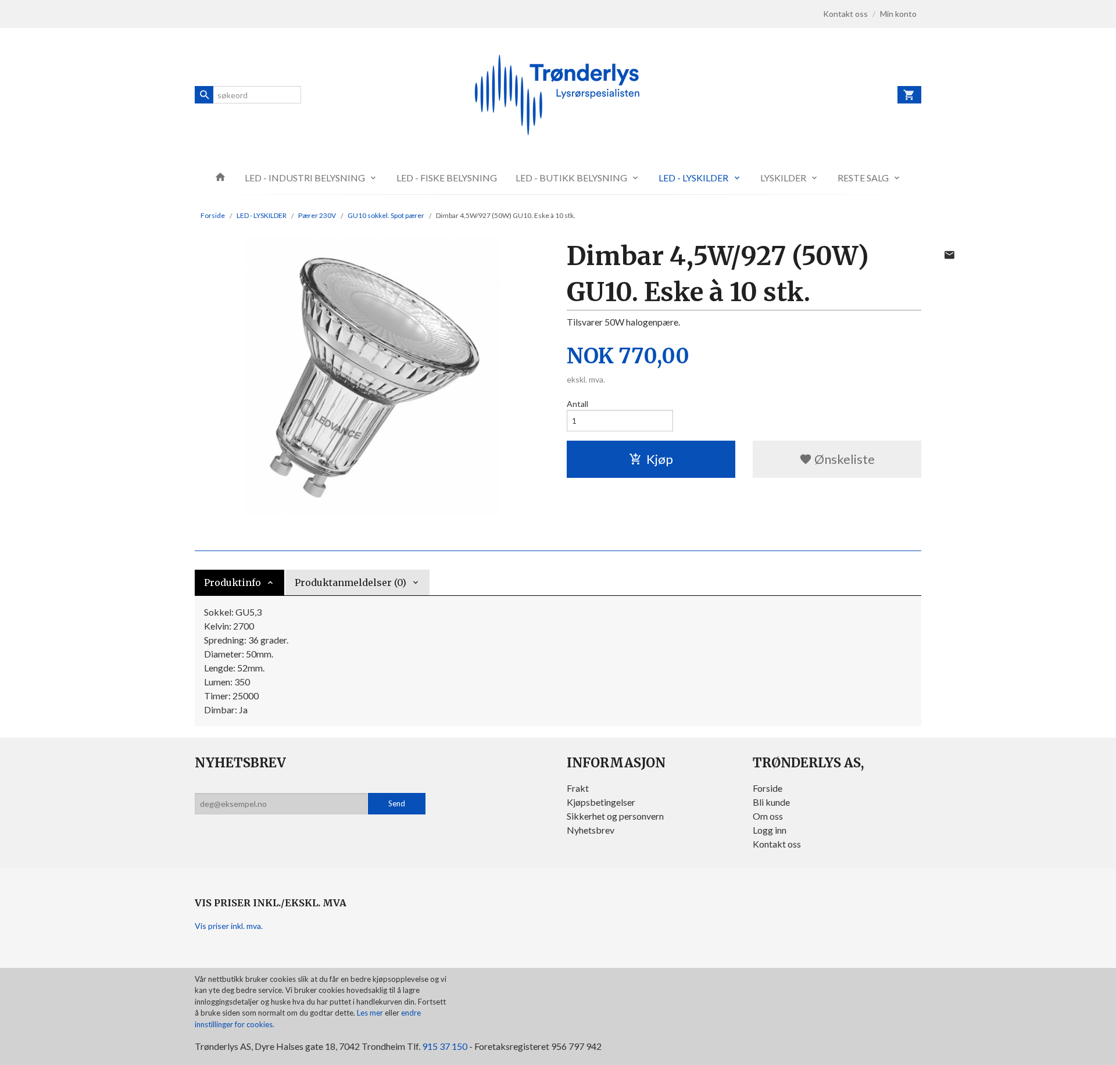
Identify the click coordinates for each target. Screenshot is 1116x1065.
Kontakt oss (777, 843)
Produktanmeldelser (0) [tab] (350, 582)
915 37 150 (444, 1046)
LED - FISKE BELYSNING (446, 177)
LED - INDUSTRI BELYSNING (305, 177)
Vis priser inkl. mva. (229, 926)
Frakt (578, 788)
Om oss (768, 815)
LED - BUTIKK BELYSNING (571, 177)
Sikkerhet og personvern (615, 815)
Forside (213, 215)
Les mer (371, 1012)
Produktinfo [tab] (232, 582)
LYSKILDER (783, 177)
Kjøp (659, 459)
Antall (577, 404)
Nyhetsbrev (590, 829)
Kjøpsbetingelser (601, 801)
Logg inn (769, 829)
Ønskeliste (843, 459)
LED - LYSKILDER (693, 177)
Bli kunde (771, 801)
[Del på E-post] (949, 254)
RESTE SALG (863, 177)
